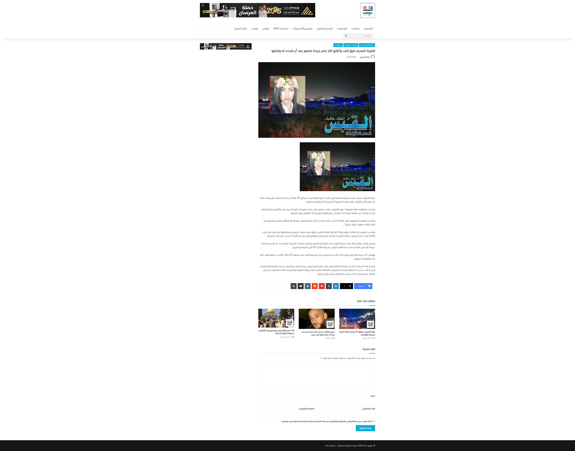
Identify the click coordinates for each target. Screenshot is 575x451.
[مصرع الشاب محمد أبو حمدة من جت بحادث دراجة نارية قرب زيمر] (317, 319)
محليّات (355, 28)
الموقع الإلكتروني (306, 409)
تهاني (265, 28)
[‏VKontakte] (308, 286)
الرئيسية (368, 28)
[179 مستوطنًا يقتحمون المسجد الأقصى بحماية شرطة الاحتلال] (276, 318)
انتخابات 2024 (280, 28)
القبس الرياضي (325, 28)
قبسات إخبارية (351, 45)
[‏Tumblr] (329, 286)
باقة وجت (342, 28)
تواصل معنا (330, 446)
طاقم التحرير (365, 57)
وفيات (254, 28)
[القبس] (367, 10)
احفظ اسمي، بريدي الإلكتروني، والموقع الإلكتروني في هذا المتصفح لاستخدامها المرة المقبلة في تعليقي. (327, 421)
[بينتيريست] (322, 286)
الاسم (372, 396)
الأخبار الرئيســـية (366, 45)
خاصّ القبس (240, 28)
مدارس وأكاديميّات (302, 28)
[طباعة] (294, 286)
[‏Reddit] (315, 286)
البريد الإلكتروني (368, 409)
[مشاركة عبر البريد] (301, 286)
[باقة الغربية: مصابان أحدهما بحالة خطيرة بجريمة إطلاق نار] (357, 319)
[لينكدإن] (336, 286)
